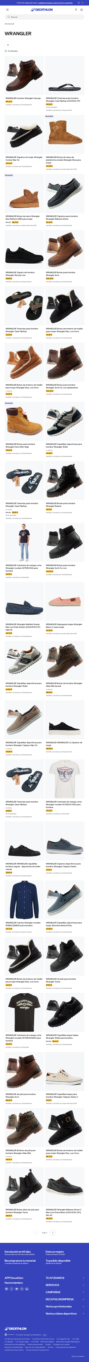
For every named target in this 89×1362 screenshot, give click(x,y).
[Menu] (7, 9)
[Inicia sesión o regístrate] (76, 9)
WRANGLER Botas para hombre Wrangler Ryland (60, 504)
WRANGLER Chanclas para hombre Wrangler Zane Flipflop (22, 330)
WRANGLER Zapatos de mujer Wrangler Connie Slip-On (24, 158)
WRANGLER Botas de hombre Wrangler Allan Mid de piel (64, 684)
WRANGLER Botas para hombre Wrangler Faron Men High (20, 445)
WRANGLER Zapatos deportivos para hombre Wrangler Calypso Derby (63, 865)
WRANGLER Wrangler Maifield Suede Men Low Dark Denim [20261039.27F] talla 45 (23, 627)
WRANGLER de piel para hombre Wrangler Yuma (61, 980)
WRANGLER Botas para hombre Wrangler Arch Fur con (60, 566)
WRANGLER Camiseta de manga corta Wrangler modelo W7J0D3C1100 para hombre (64, 804)
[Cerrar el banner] (82, 3)
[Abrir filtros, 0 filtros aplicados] (8, 45)
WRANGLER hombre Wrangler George (23, 98)
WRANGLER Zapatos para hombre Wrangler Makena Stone (62, 217)
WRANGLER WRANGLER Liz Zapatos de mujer (64, 743)
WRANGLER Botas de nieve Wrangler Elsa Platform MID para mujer (23, 217)
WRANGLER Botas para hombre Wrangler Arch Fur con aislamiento (62, 386)
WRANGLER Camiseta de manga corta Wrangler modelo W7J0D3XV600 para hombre (23, 1038)
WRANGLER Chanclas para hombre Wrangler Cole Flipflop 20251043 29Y (63, 99)
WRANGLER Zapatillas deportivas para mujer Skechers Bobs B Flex (64, 924)
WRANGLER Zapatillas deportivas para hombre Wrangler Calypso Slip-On (23, 743)
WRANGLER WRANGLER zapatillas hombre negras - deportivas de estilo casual (23, 866)
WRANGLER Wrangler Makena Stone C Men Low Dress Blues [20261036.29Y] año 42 (63, 1212)
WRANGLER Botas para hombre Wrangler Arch (60, 273)
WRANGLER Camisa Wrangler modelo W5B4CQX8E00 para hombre (23, 924)
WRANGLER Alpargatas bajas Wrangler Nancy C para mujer (64, 625)
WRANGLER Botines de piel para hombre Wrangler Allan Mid (20, 1151)
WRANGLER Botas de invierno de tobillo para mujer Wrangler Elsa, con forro (64, 330)
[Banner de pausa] (79, 3)
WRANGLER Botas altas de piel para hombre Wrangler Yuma (22, 1211)
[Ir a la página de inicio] (42, 9)
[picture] (24, 75)
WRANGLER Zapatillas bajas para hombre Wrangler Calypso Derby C (62, 1095)
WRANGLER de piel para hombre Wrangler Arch (21, 1095)
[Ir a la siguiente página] (53, 1233)
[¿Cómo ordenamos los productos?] (6, 51)
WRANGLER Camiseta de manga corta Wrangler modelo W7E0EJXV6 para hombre (23, 568)
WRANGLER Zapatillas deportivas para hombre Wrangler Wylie (64, 445)
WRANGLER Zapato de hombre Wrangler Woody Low (20, 273)
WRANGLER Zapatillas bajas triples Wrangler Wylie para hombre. (62, 1036)
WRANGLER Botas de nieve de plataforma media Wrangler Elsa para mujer (63, 160)
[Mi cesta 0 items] (81, 9)
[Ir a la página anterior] (36, 1233)
